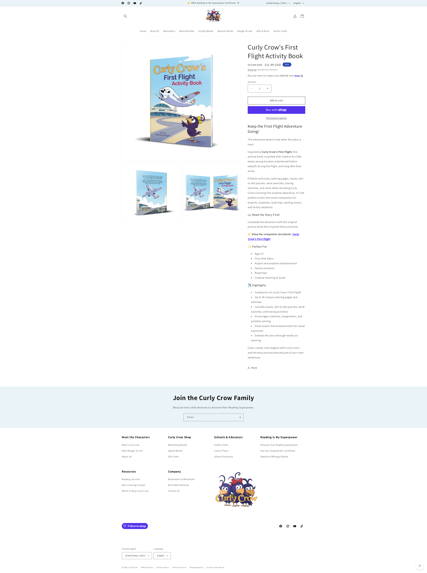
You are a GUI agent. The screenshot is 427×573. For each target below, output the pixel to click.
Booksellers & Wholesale (181, 479)
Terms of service (179, 567)
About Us (127, 456)
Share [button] (254, 367)
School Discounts (223, 456)
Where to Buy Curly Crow (135, 490)
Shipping (252, 69)
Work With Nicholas (178, 485)
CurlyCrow (133, 567)
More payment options (276, 118)
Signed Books (175, 450)
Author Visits (221, 444)
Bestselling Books (177, 444)
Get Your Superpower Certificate (277, 450)
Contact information (215, 567)
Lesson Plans (221, 450)
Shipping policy (196, 567)
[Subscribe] (239, 417)
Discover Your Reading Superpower (279, 444)
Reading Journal (131, 479)
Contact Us (174, 490)
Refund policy (147, 567)
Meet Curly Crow (130, 444)
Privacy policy (162, 567)
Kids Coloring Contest (133, 485)
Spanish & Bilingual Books (274, 456)
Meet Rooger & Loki (132, 450)
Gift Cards (173, 456)
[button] (125, 16)
